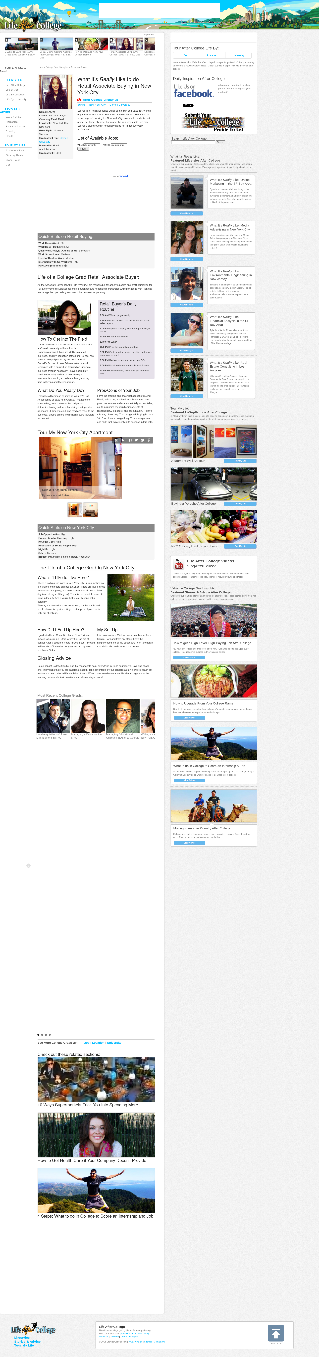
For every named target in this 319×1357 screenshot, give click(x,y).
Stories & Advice (27, 1341)
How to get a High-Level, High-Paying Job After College (211, 643)
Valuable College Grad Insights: (192, 588)
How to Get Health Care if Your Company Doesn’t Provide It (94, 1160)
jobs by (116, 177)
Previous (28, 865)
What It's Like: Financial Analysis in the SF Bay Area (229, 320)
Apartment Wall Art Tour (188, 460)
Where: (106, 145)
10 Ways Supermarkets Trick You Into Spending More (88, 1104)
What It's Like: (185, 156)
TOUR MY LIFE (15, 145)
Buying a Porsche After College (193, 503)
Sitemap (148, 1342)
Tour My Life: (179, 408)
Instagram (133, 1336)
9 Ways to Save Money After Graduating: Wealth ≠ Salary (20, 53)
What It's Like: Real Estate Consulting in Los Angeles (228, 366)
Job (186, 55)
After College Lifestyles (100, 99)
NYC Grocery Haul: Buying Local (194, 546)
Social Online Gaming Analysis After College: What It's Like (56, 54)
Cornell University (119, 104)
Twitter (123, 1336)
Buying (81, 104)
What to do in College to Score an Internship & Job (209, 766)
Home (40, 67)
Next (166, 48)
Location (212, 55)
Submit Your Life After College (135, 1333)
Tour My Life (240, 461)
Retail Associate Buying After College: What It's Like (124, 53)
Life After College (112, 1327)
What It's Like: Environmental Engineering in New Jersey (231, 275)
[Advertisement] (159, 10)
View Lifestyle (186, 213)
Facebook (103, 1336)
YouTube (114, 1336)
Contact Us (159, 1342)
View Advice (189, 657)
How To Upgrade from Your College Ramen (89, 53)
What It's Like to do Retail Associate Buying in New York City (114, 85)
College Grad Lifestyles (57, 67)
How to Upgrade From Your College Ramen (204, 703)
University (238, 55)
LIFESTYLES (13, 80)
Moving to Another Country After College (201, 828)
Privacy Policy (135, 1342)
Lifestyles (22, 1337)
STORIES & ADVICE (10, 110)
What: (80, 145)
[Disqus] (96, 1272)
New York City (97, 104)
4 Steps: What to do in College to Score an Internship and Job (95, 1216)
